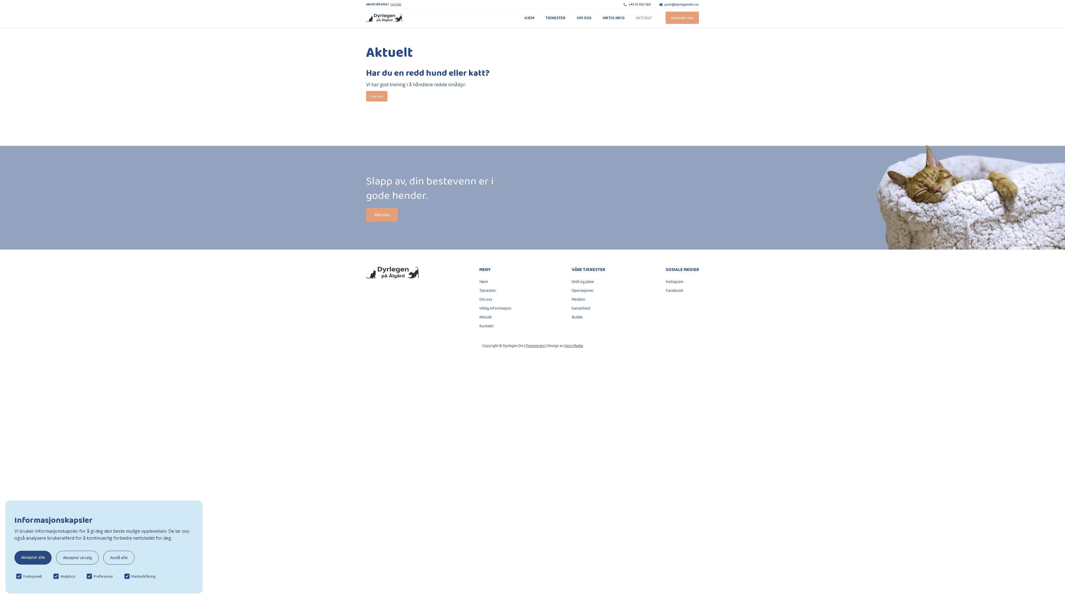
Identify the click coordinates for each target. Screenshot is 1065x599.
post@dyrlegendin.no (682, 4)
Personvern (535, 345)
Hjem (529, 18)
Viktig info (613, 18)
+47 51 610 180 (639, 4)
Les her (396, 4)
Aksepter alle (33, 557)
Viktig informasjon (495, 308)
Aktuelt (644, 18)
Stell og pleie (583, 281)
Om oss (584, 18)
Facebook (674, 290)
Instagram (674, 281)
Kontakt (486, 326)
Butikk (577, 317)
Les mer (376, 96)
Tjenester (556, 18)
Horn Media (573, 345)
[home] (384, 18)
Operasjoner (583, 290)
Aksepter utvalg (77, 557)
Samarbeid (581, 308)
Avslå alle (119, 557)
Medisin (578, 299)
